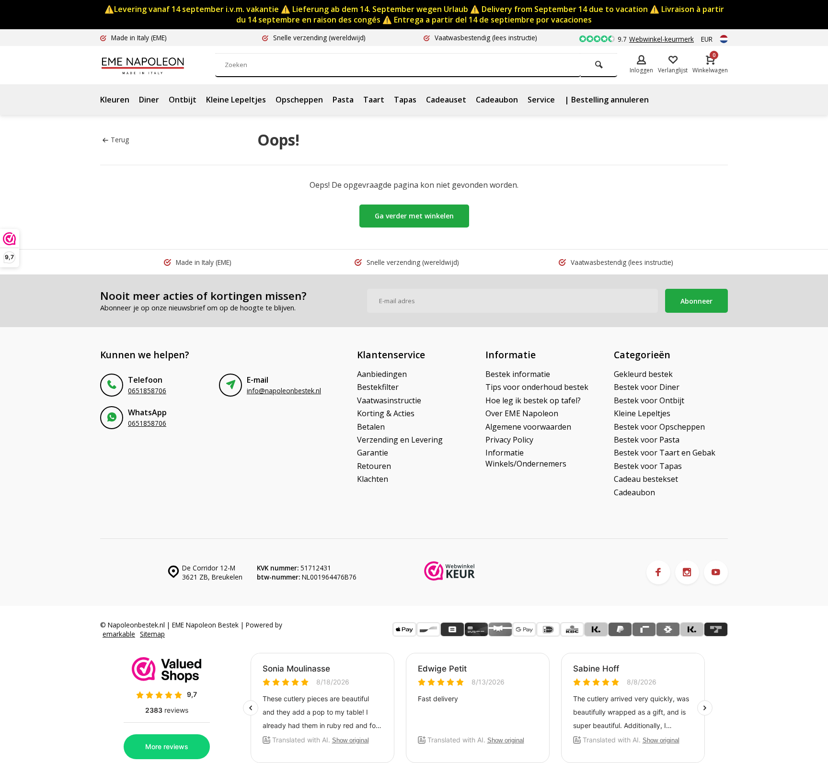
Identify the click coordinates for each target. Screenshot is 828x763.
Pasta (343, 99)
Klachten (372, 479)
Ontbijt (182, 99)
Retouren (374, 466)
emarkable (119, 633)
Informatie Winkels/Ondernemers (525, 457)
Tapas (405, 99)
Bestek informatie (517, 374)
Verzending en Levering (400, 439)
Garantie (372, 452)
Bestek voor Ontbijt (649, 400)
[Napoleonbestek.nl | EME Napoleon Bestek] (157, 65)
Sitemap (152, 633)
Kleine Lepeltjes (236, 99)
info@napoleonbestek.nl (284, 390)
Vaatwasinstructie (389, 400)
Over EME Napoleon (521, 413)
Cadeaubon (497, 99)
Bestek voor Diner (646, 387)
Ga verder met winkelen (414, 215)
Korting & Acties (385, 413)
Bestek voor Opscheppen (659, 426)
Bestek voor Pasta (646, 439)
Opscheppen (299, 99)
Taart (373, 99)
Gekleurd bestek (643, 374)
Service (541, 99)
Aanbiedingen (382, 374)
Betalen (371, 426)
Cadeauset (446, 99)
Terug (120, 139)
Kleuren (114, 99)
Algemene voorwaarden (528, 426)
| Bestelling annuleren (606, 99)
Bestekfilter (378, 387)
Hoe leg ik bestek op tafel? (533, 400)
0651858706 (147, 390)
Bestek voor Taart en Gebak (664, 452)
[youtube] (716, 572)
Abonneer (696, 301)
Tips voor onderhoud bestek (536, 387)
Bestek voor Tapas (648, 466)
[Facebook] (658, 572)
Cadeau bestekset (646, 479)
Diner (149, 99)
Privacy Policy (509, 439)
